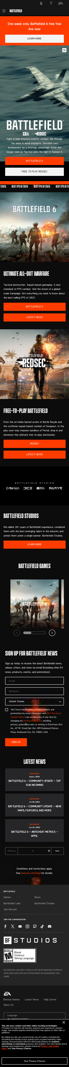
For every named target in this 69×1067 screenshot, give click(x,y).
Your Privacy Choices (34, 1061)
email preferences (32, 721)
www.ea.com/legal (31, 873)
